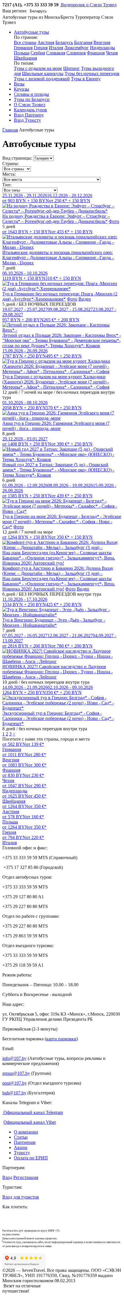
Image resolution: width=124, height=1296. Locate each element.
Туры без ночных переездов (92, 73)
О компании (26, 1131)
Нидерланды (102, 47)
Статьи (21, 1137)
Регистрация (25, 1177)
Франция (96, 52)
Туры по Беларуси (32, 99)
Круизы (21, 89)
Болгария (83, 42)
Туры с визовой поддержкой (42, 78)
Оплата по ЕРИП (31, 1157)
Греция (41, 47)
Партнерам (24, 1142)
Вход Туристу (27, 120)
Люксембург (76, 47)
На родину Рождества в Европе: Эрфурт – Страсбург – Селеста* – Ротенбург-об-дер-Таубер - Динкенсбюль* (56, 219)
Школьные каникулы (42, 73)
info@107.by (14, 1058)
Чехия (112, 52)
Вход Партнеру (29, 114)
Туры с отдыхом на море (38, 68)
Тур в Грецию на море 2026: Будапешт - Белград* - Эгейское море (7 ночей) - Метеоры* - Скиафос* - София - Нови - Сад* (61, 521)
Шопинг (71, 68)
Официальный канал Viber (29, 1122)
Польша (21, 52)
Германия (23, 47)
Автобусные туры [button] (31, 32)
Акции (20, 1147)
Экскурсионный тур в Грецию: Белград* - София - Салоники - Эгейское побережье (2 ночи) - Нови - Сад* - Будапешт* (58, 718)
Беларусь (64, 42)
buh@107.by (14, 1092)
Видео (84, 299)
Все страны (25, 42)
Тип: (7, 184)
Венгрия (101, 42)
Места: (9, 174)
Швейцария (25, 58)
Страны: (10, 163)
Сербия (38, 52)
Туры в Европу (86, 78)
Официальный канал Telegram (32, 1112)
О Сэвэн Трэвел (29, 104)
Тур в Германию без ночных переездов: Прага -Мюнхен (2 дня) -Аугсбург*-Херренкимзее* (59, 296)
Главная (10, 129)
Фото (114, 221)
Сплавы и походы (31, 94)
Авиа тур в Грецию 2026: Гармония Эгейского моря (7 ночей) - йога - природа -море (56, 426)
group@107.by (16, 1073)
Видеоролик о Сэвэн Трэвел (88, 4)
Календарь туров (30, 109)
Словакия (55, 52)
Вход (7, 1177)
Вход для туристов (20, 1196)
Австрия (45, 42)
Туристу (22, 1152)
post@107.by (14, 1083)
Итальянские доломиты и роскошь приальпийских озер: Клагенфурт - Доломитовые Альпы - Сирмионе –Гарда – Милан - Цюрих (58, 257)
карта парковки (61, 1038)
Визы (19, 83)
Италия (56, 47)
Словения (76, 52)
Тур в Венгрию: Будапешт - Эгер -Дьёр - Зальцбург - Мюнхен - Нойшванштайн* (53, 623)
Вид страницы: (17, 158)
